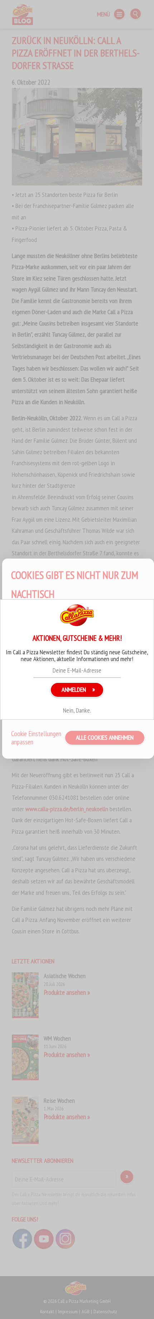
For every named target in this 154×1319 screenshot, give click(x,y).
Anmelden (74, 689)
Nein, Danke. (77, 710)
